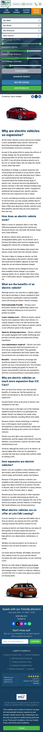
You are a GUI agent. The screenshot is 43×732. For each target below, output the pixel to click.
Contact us (21, 619)
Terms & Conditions (32, 655)
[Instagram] (21, 623)
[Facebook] (13, 623)
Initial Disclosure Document (21, 658)
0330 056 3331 (21, 616)
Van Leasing (16, 11)
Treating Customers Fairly (21, 662)
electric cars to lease (30, 565)
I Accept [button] (22, 728)
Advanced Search (21, 77)
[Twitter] (17, 623)
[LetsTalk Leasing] (6, 4)
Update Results (21, 88)
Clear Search (21, 71)
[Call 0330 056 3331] (36, 4)
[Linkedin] (25, 623)
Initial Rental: (9, 47)
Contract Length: (11, 54)
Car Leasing (7, 11)
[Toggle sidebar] (40, 4)
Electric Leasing (26, 11)
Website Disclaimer (16, 669)
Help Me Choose (21, 82)
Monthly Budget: (11, 40)
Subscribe (35, 641)
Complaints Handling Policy (21, 665)
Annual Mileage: (12, 61)
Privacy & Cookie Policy (12, 655)
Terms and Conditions (20, 723)
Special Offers (36, 11)
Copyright (30, 669)
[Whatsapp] (29, 623)
